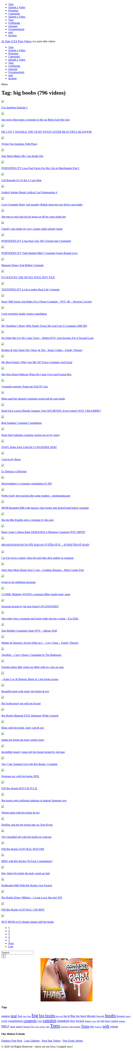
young (114, 1026)
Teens (85, 1026)
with (106, 1026)
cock (4, 1021)
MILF (5, 1026)
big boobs (47, 1015)
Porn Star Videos (51, 1040)
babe (25, 1016)
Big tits (75, 1016)
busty (128, 1016)
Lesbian (114, 1021)
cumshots (63, 1021)
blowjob (100, 1016)
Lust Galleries (32, 1040)
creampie (30, 1021)
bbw (29, 1016)
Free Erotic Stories (73, 1040)
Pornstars (13, 10)
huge (107, 1021)
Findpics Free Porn (11, 1040)
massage (12, 26)
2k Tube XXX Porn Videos (16, 41)
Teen (55, 1025)
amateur (5, 1016)
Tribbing (98, 1027)
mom (12, 1026)
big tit (67, 1016)
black (83, 1016)
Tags (11, 4)
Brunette (121, 1016)
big (35, 1015)
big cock (59, 1016)
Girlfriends (14, 22)
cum (39, 1021)
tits (92, 1026)
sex (47, 1026)
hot (102, 1020)
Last (10, 946)
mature (122, 1021)
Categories (14, 13)
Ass (19, 1016)
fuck (72, 1020)
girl (98, 1021)
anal (10, 32)
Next (11, 943)
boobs (110, 1015)
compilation (15, 1021)
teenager (65, 1026)
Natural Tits (28, 1027)
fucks (94, 1021)
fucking (12, 35)
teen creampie (74, 1027)
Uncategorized (16, 29)
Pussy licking (40, 1027)
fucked (80, 1021)
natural (19, 1026)
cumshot (49, 1020)
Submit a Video (16, 7)
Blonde (91, 1016)
